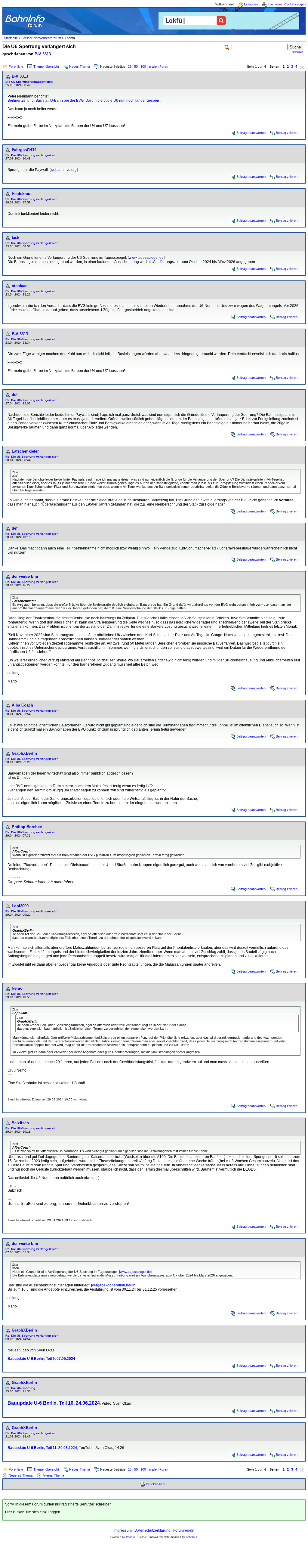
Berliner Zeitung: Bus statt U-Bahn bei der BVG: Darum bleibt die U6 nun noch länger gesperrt (84, 100)
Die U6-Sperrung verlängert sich (29, 81)
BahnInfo (191, 1537)
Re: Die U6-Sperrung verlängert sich (31, 155)
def (14, 394)
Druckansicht (155, 1484)
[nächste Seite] (302, 67)
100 (143, 66)
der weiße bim (25, 576)
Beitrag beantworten (251, 133)
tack (15, 237)
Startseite (11, 38)
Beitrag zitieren (286, 133)
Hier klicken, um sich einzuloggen (32, 1512)
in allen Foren (158, 66)
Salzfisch (20, 1123)
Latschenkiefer (25, 451)
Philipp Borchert (27, 827)
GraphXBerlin (24, 753)
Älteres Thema (53, 1475)
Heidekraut (22, 193)
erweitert (297, 51)
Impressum (123, 1530)
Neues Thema (79, 66)
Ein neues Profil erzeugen (287, 4)
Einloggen (251, 4)
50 (136, 66)
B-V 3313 (43, 54)
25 (129, 66)
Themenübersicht (46, 66)
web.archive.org (64, 170)
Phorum (131, 1537)
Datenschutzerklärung (152, 1530)
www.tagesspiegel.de (146, 257)
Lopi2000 (20, 906)
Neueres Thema (20, 1475)
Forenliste (16, 66)
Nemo (17, 988)
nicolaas (19, 285)
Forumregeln (183, 1530)
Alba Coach (22, 705)
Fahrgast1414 (24, 149)
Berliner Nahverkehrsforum (41, 38)
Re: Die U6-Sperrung (20, 1388)
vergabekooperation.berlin (113, 1285)
